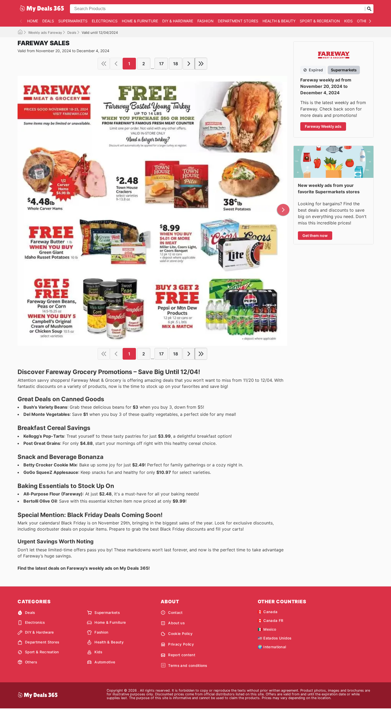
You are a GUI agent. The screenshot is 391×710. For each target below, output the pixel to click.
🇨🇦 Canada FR (271, 620)
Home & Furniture (140, 21)
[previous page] (116, 63)
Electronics (105, 21)
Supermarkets (73, 21)
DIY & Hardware (177, 21)
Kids (348, 21)
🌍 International (272, 647)
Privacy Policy (181, 644)
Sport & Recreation (320, 21)
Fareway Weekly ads (323, 126)
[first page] (104, 63)
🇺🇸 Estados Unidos (275, 638)
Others (364, 21)
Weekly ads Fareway (45, 32)
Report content (181, 655)
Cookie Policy (180, 633)
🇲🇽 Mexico (267, 629)
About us (176, 623)
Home (32, 21)
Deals (48, 21)
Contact (175, 612)
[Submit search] (369, 9)
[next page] (189, 63)
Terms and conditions (187, 665)
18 (175, 63)
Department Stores (238, 21)
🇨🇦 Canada (268, 612)
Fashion (205, 21)
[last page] (201, 63)
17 (161, 63)
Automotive (104, 662)
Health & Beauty (279, 21)
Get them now (315, 235)
